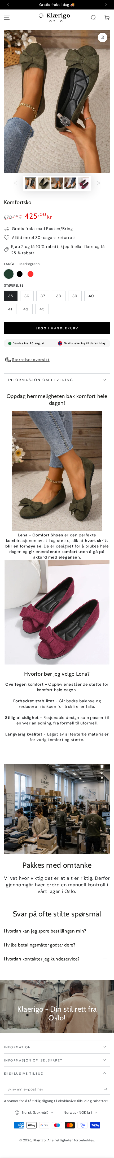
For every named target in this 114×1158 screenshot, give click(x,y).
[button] (93, 17)
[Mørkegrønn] (9, 274)
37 (43, 296)
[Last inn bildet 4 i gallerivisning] (70, 183)
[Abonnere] (107, 1089)
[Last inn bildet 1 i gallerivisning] (30, 183)
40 (91, 296)
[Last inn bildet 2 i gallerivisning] (44, 183)
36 (26, 296)
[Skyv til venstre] (8, 4)
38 (58, 296)
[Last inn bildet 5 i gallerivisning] (83, 183)
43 (42, 309)
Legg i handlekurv (57, 328)
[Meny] (7, 17)
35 (10, 296)
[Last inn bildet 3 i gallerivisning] (57, 183)
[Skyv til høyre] (105, 4)
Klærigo (39, 1140)
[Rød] (30, 274)
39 (74, 296)
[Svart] (19, 274)
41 (10, 309)
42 (25, 309)
